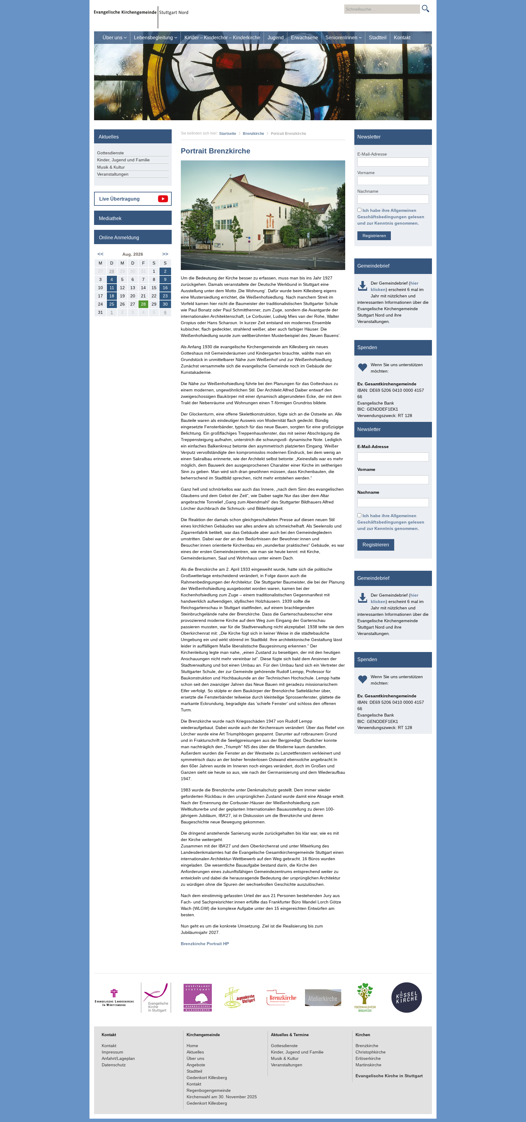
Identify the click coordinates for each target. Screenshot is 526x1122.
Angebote (196, 1064)
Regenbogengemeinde (209, 1090)
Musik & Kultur (111, 167)
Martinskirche (368, 1064)
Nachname (367, 191)
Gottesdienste (110, 152)
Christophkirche (371, 1052)
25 (111, 304)
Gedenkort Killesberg (207, 1077)
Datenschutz (114, 1064)
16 (165, 287)
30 (165, 304)
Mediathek (110, 218)
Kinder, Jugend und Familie (123, 159)
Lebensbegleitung (154, 37)
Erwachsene (304, 37)
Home (192, 1045)
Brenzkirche (253, 133)
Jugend (276, 37)
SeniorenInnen (342, 37)
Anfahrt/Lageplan (118, 1058)
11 (112, 287)
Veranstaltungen (112, 174)
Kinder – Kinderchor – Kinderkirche (222, 37)
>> (165, 254)
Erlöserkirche (368, 1058)
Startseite (227, 133)
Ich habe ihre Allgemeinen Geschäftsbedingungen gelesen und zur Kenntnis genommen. (390, 217)
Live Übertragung (119, 199)
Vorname (366, 172)
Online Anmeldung (119, 237)
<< (100, 254)
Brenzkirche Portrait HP (205, 943)
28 (111, 271)
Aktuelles (195, 1052)
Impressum (112, 1052)
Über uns (113, 37)
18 (111, 295)
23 (165, 295)
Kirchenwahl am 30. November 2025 (222, 1096)
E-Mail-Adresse (372, 154)
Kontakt (402, 37)
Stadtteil (378, 37)
